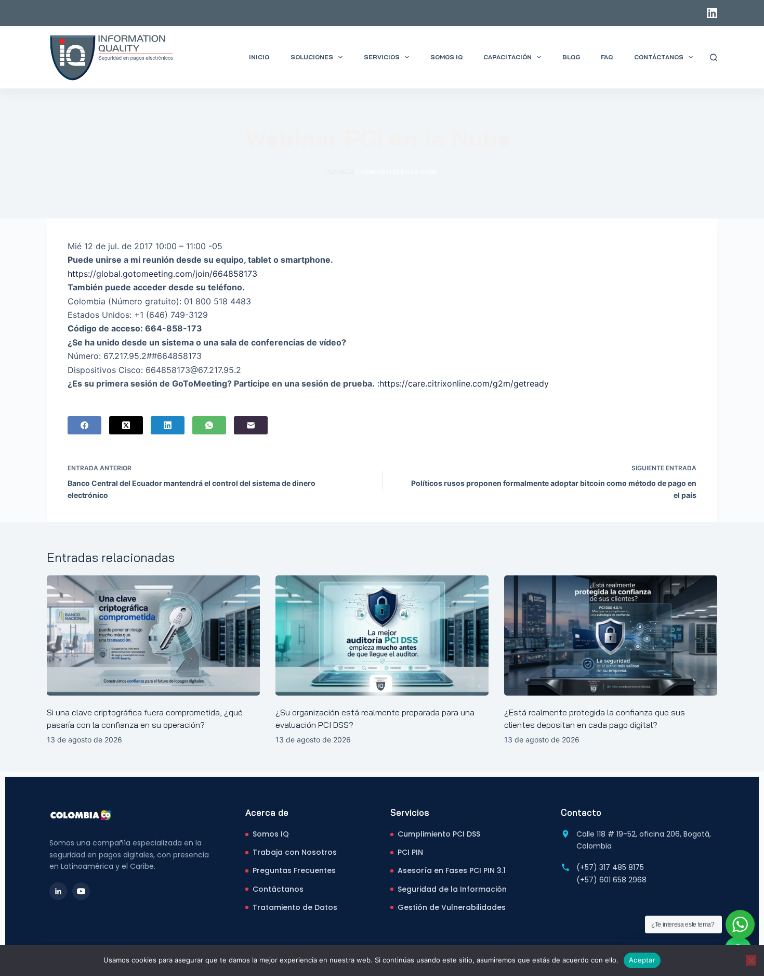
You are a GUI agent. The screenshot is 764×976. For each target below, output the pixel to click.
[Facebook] (84, 425)
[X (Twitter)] (126, 425)
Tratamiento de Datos (295, 907)
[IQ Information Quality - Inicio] (80, 815)
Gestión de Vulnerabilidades (452, 907)
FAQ (607, 57)
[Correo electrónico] (251, 425)
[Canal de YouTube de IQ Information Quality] (81, 891)
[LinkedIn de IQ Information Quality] (58, 891)
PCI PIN (410, 852)
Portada (339, 171)
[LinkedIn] (712, 13)
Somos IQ (446, 57)
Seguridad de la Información (452, 889)
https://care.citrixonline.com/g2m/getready (464, 383)
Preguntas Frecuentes (294, 870)
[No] (751, 960)
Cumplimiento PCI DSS (439, 834)
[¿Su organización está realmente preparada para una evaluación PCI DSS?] (382, 635)
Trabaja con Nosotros (295, 852)
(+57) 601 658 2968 (611, 880)
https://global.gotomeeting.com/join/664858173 (164, 273)
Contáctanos (658, 57)
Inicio (259, 57)
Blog (571, 57)
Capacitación (507, 57)
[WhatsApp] (209, 425)
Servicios (382, 57)
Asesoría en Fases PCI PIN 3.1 (452, 870)
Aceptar (642, 960)
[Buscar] (713, 57)
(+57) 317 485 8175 (610, 867)
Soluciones (312, 57)
